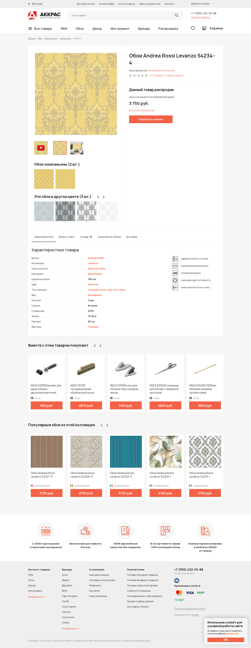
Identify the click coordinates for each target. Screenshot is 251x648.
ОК (226, 640)
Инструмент (120, 28)
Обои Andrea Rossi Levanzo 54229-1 (162, 474)
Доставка (131, 236)
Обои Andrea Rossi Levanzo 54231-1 (201, 474)
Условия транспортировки (142, 585)
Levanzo (93, 263)
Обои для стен (51, 38)
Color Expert (69, 606)
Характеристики (43, 236)
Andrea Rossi (65, 38)
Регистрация (203, 3)
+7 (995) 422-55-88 (203, 13)
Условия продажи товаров (142, 574)
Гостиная (119, 289)
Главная (32, 38)
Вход (193, 3)
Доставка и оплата (86, 3)
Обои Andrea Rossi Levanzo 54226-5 (82, 474)
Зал (109, 289)
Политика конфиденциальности (190, 608)
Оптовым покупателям (102, 580)
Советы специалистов (149, 3)
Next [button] (103, 197)
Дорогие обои (96, 268)
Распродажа (168, 28)
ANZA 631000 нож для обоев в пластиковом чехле (124, 389)
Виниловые (95, 273)
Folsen (65, 622)
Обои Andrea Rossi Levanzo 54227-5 (43, 474)
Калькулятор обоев (109, 236)
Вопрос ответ (67, 236)
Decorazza (68, 617)
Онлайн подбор (106, 3)
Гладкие (93, 326)
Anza (65, 574)
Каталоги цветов (126, 3)
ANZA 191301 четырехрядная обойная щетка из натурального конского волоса (85, 389)
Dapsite (195, 614)
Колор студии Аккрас (44, 15)
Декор (97, 28)
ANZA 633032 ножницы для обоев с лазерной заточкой (164, 389)
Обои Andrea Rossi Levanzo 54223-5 (122, 474)
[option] (76, 94)
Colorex (66, 612)
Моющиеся (95, 295)
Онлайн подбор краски (140, 601)
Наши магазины (98, 596)
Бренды (144, 28)
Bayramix (67, 585)
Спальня (93, 289)
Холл (103, 289)
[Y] (177, 15)
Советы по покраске (139, 590)
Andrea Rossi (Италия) (162, 70)
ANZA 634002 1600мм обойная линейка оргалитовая (202, 389)
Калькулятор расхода (141, 110)
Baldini (65, 580)
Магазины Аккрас (99, 574)
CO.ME (65, 601)
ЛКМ (63, 28)
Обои (80, 28)
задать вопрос (175, 75)
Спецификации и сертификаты (144, 596)
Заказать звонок (200, 17)
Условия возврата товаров (142, 580)
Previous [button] (98, 197)
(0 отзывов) (156, 75)
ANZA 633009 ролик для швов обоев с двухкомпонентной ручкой (46, 389)
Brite (64, 590)
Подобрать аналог (150, 119)
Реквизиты (95, 585)
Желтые (93, 284)
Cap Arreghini (69, 596)
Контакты (169, 3)
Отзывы (86, 236)
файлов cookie (232, 633)
